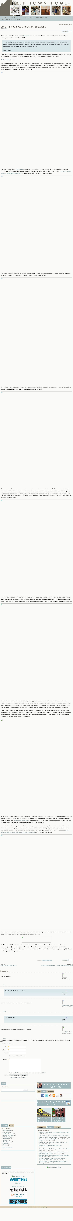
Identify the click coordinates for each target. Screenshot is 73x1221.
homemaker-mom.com (67, 1005)
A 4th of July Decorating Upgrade (8, 965)
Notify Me (6, 1075)
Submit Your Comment (15, 1077)
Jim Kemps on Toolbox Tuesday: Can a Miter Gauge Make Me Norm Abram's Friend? (54, 1136)
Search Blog (5, 1087)
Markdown (17, 1072)
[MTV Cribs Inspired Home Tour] (14, 10)
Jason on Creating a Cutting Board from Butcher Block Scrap (54, 1139)
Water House (8, 1130)
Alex (6, 28)
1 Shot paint (25, 35)
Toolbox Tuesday (9, 1133)
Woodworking (8, 1137)
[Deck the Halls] (66, 10)
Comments (65, 31)
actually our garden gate (21, 820)
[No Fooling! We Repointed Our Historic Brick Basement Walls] (56, 10)
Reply (4, 985)
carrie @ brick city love (67, 1031)
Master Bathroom (9, 1135)
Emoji (44, 1072)
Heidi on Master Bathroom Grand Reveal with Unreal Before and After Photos (54, 1152)
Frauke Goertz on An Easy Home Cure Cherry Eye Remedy (53, 1162)
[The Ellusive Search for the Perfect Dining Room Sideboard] (45, 10)
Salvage (7, 1143)
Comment (5, 1059)
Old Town (7, 1132)
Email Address (4, 1050)
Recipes (7, 1145)
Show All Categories (7, 1147)
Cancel (23, 1077)
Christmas (7, 1138)
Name (6, 1046)
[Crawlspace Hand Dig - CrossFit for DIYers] (25, 10)
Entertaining (8, 1141)
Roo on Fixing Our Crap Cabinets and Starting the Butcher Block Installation (53, 1159)
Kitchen (6, 1140)
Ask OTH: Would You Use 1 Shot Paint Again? (23, 26)
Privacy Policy (43, 1207)
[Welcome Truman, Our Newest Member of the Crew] (35, 10)
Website (6, 1053)
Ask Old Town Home (47, 960)
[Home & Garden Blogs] (54, 1167)
